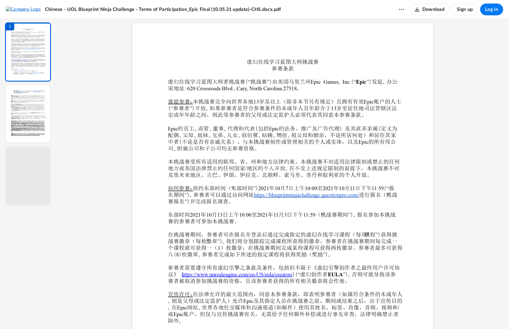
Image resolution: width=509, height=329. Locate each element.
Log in (491, 9)
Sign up (465, 9)
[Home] (23, 9)
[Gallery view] (326, 314)
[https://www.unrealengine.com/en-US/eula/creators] (236, 274)
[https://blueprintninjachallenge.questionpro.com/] (306, 194)
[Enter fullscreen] (337, 314)
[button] (28, 52)
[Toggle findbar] (239, 314)
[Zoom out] (283, 314)
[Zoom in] (303, 314)
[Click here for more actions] (401, 9)
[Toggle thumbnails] (228, 314)
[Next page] (271, 314)
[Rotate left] (315, 314)
